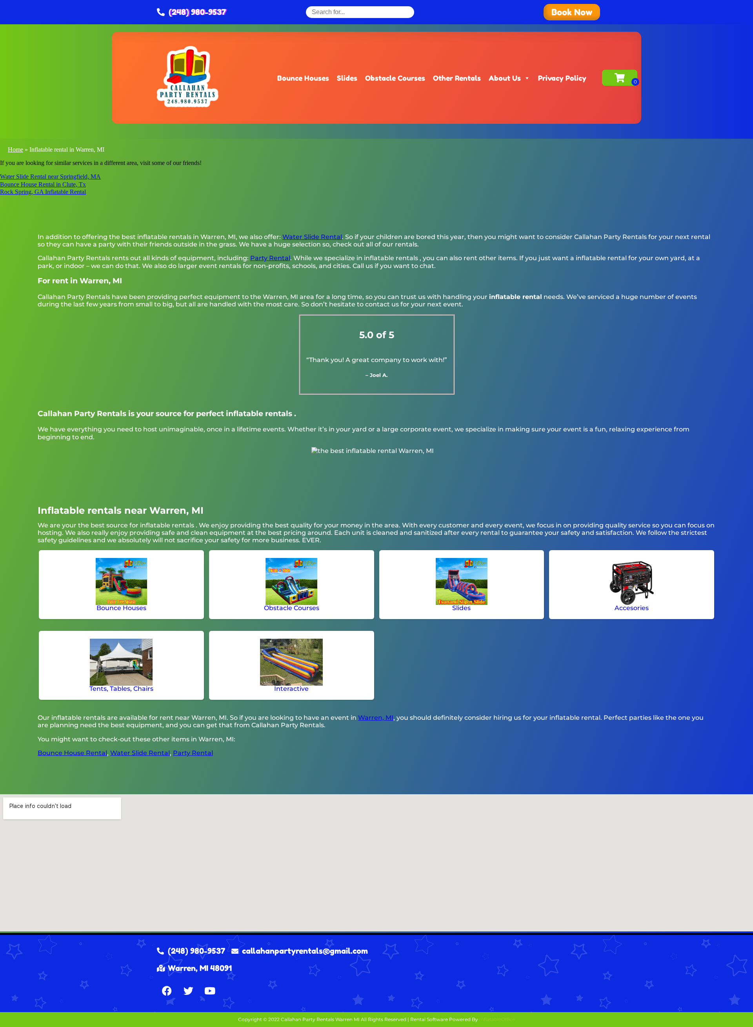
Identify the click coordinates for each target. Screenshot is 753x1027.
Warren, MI (375, 717)
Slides (347, 78)
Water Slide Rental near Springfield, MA (50, 176)
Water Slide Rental (312, 237)
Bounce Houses (303, 78)
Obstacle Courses (395, 78)
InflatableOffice (497, 1019)
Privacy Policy (562, 78)
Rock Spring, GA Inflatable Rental (43, 191)
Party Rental (270, 258)
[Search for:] (360, 12)
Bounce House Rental (72, 753)
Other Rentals (457, 78)
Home (15, 149)
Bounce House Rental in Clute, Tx (43, 184)
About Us (505, 78)
